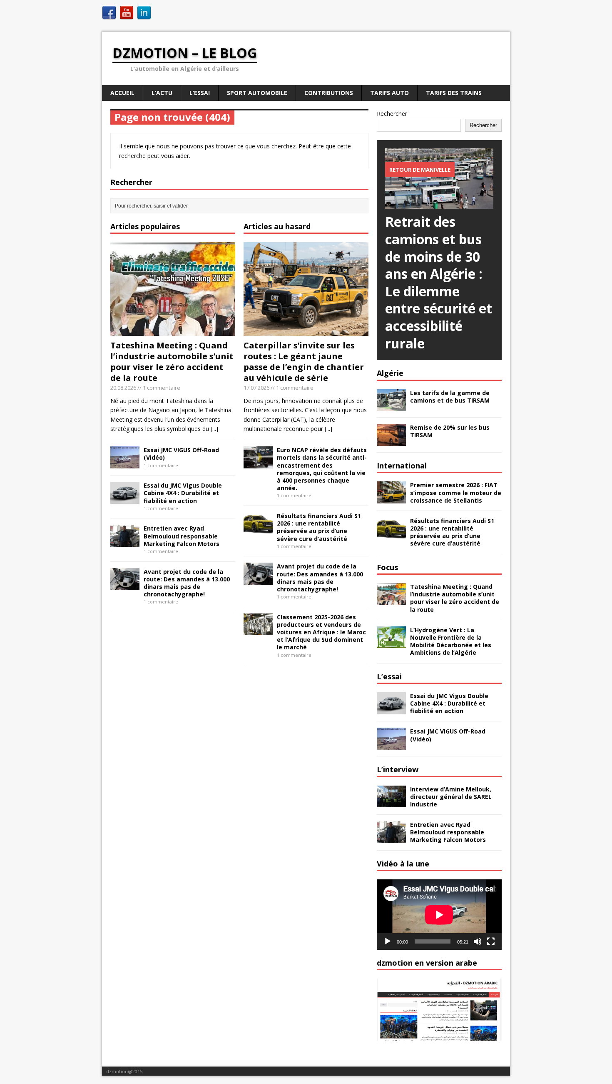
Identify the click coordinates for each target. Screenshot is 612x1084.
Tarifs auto (389, 93)
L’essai (389, 676)
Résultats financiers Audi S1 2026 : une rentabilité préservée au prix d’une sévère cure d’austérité (319, 527)
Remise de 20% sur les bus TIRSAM (450, 431)
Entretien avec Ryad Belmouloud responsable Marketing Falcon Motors (181, 535)
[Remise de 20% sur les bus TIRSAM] (391, 441)
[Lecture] (387, 941)
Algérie (390, 373)
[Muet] (477, 941)
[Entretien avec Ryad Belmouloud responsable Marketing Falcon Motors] (124, 542)
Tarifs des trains (454, 93)
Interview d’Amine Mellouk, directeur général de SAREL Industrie (451, 796)
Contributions (328, 93)
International (402, 466)
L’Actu (162, 93)
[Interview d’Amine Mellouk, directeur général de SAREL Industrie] (391, 802)
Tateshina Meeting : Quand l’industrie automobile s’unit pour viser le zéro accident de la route (172, 361)
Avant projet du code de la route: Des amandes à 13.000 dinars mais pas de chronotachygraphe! (187, 583)
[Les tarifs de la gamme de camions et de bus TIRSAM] (391, 406)
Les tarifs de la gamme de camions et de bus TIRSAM (450, 396)
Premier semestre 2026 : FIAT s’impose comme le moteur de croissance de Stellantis (455, 492)
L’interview (397, 769)
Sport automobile (257, 93)
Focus (387, 567)
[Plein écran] (491, 941)
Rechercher (392, 114)
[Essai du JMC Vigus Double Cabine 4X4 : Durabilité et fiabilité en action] (124, 499)
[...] (214, 429)
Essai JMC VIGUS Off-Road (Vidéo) (181, 453)
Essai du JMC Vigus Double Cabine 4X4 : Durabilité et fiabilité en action (183, 492)
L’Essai (199, 93)
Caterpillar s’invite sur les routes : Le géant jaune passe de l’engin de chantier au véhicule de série (304, 361)
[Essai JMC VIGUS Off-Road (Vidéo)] (124, 464)
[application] (439, 914)
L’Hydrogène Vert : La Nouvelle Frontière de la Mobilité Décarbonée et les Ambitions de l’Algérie (450, 641)
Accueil (122, 93)
